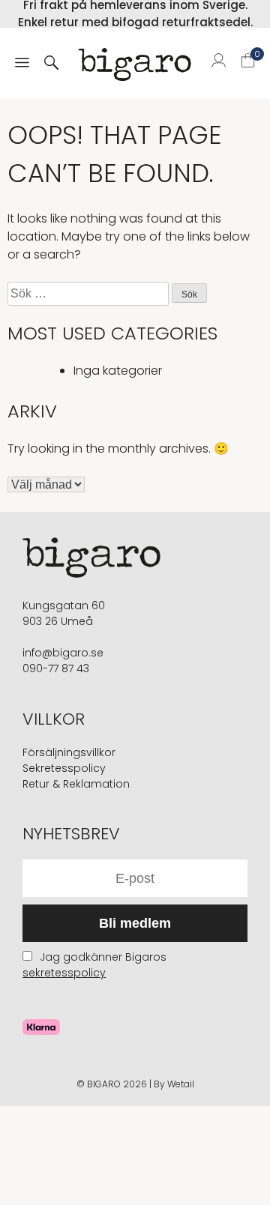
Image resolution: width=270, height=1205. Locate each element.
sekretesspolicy (64, 972)
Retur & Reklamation (76, 783)
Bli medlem (135, 923)
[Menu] (22, 64)
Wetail (180, 1084)
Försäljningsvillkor (69, 752)
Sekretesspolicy (64, 768)
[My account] (219, 63)
